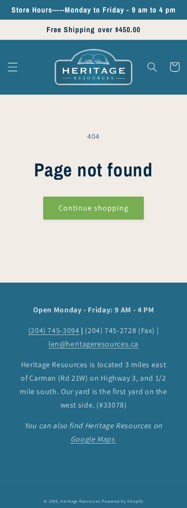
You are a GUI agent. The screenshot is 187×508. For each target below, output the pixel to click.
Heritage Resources (81, 501)
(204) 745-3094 (54, 330)
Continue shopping (93, 208)
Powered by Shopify (122, 501)
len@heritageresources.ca (93, 344)
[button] (12, 67)
